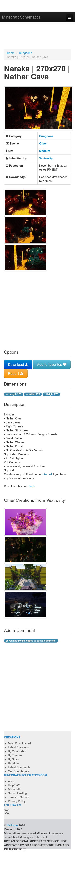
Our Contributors (18, 771)
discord (47, 474)
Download (16, 364)
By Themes (15, 755)
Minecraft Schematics (21, 17)
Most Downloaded (19, 743)
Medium (44, 151)
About (11, 781)
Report (14, 373)
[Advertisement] (37, 36)
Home (11, 53)
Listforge (12, 825)
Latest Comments (19, 767)
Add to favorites (50, 364)
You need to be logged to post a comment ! (32, 640)
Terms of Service (18, 797)
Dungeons (25, 53)
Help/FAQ (14, 785)
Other (43, 143)
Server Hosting (17, 793)
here (32, 486)
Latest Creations (18, 747)
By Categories (17, 751)
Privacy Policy (16, 801)
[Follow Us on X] (7, 812)
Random (13, 763)
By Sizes (13, 759)
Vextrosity (46, 158)
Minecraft (14, 789)
